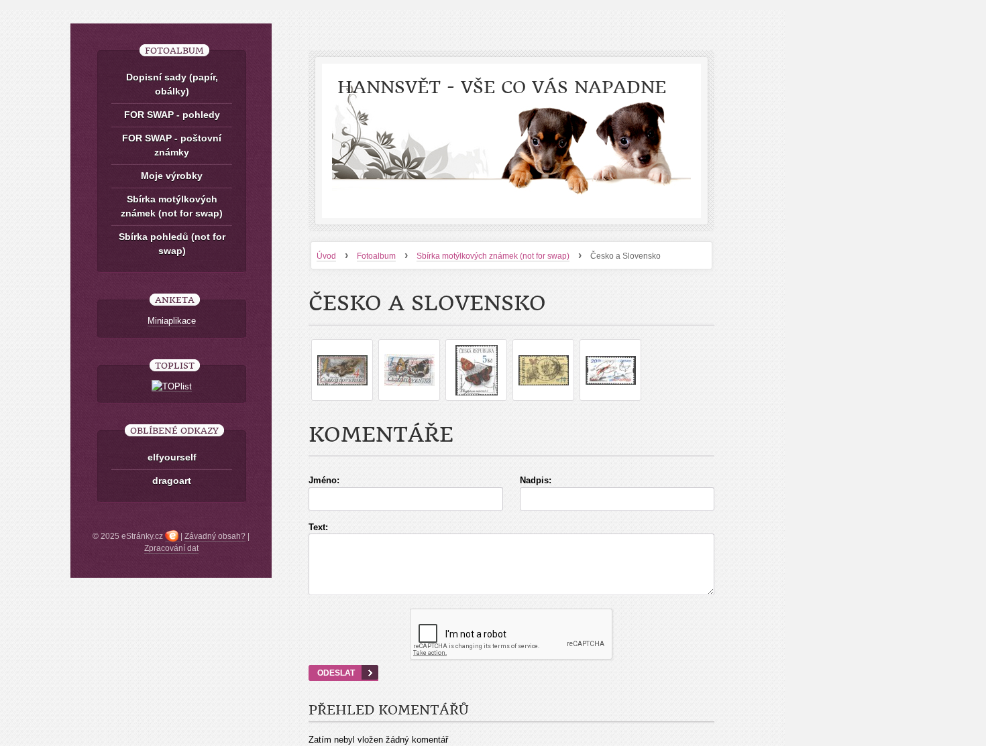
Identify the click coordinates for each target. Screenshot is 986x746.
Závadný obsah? (214, 536)
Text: (318, 527)
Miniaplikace (172, 321)
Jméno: (324, 480)
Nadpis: (535, 480)
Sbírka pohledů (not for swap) (172, 243)
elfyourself (172, 457)
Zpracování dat (171, 548)
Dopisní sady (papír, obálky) (172, 84)
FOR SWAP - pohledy (172, 114)
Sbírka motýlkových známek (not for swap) (493, 256)
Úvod (326, 256)
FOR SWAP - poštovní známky (171, 145)
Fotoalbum (376, 256)
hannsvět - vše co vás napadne (501, 87)
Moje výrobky (172, 175)
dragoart (171, 480)
